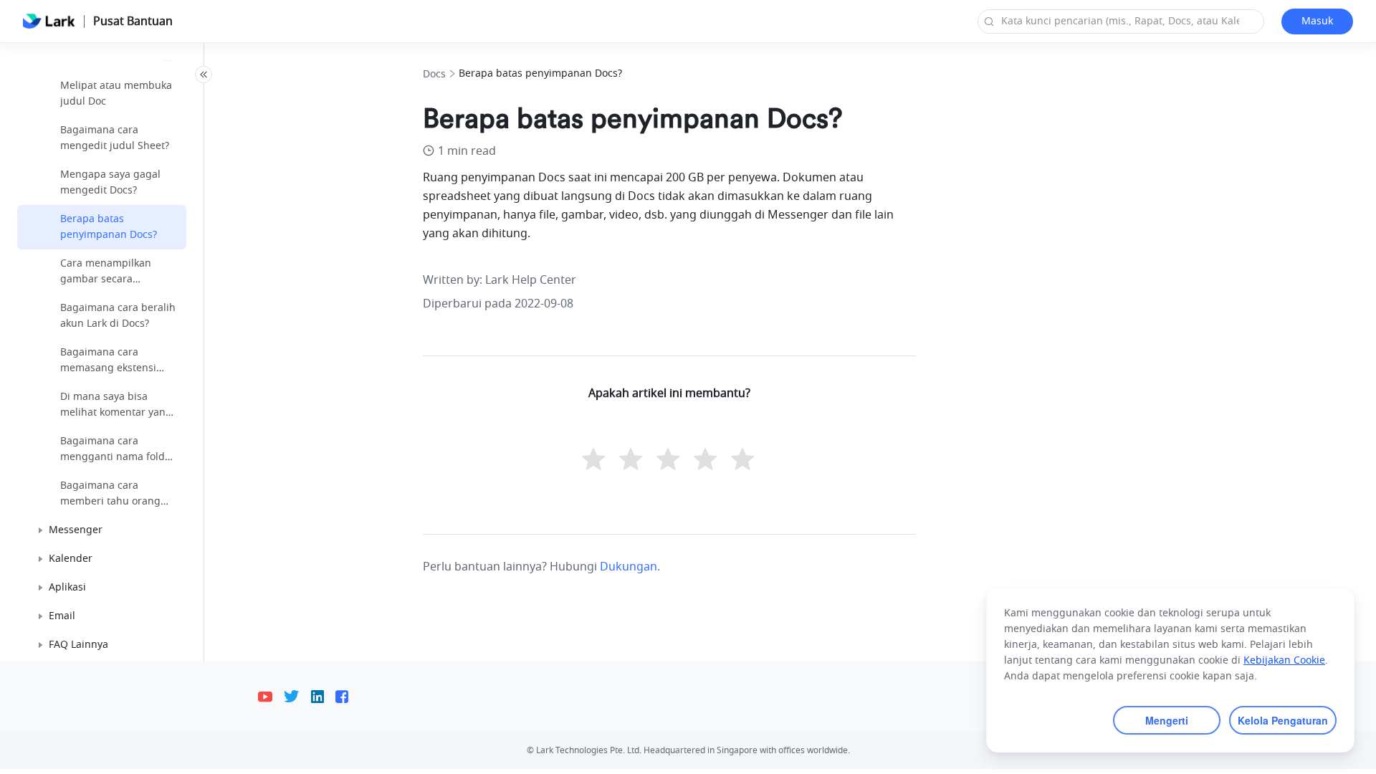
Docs (434, 74)
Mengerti (1166, 720)
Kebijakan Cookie (1284, 660)
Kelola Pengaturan (1283, 720)
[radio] (595, 461)
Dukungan (628, 566)
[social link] (271, 696)
